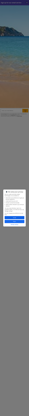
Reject (14, 221)
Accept (14, 217)
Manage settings (14, 224)
